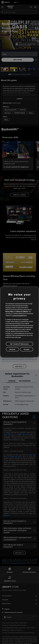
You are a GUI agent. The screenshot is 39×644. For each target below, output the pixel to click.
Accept (26, 349)
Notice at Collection (22, 311)
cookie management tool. (19, 315)
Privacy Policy (9, 311)
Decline (12, 349)
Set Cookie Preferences (19, 344)
